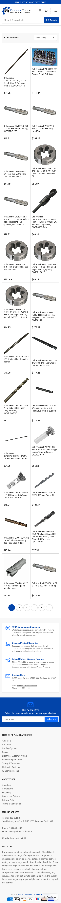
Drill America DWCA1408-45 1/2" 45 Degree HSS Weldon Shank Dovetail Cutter (16, 495)
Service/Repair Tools (12, 759)
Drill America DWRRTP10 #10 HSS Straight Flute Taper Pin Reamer (16, 359)
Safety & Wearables (11, 763)
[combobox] (30, 20)
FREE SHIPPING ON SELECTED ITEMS (30, 2)
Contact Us (7, 788)
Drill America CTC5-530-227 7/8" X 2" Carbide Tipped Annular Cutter (16, 585)
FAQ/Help (6, 792)
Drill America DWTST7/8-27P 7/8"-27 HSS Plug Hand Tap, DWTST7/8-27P (16, 128)
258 (42, 607)
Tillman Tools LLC (25, 894)
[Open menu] (56, 11)
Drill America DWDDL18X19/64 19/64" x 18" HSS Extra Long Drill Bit (15, 456)
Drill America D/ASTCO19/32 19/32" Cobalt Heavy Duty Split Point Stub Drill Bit (16, 540)
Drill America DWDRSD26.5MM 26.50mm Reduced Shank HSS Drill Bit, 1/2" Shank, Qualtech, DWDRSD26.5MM (44, 222)
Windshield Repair (10, 771)
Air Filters (6, 741)
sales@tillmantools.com (27, 686)
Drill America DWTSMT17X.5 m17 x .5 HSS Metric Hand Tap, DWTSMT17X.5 (16, 174)
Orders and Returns (11, 796)
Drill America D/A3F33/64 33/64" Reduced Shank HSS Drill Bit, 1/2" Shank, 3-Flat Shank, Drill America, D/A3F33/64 (44, 536)
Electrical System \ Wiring (14, 756)
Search (53, 20)
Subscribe (51, 719)
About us (6, 785)
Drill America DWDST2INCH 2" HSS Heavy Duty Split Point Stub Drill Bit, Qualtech (44, 408)
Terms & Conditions (11, 803)
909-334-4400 (24, 688)
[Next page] (49, 608)
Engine (5, 752)
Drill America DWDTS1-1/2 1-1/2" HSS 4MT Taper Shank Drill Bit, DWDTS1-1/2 (44, 363)
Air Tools (6, 744)
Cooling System (9, 748)
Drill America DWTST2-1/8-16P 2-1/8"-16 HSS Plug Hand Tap (43, 128)
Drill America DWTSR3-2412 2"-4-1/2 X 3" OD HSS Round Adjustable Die (16, 267)
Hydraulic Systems (11, 767)
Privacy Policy (8, 800)
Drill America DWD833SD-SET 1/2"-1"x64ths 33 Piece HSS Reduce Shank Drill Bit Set (44, 71)
